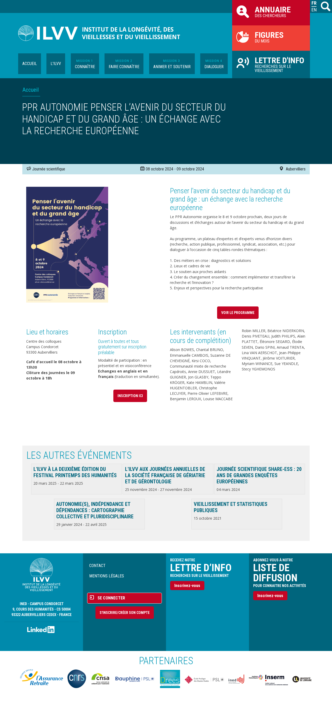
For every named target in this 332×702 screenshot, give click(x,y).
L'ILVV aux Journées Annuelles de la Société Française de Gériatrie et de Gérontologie (165, 475)
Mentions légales (106, 576)
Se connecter (111, 598)
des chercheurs (273, 11)
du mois (269, 37)
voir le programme (237, 313)
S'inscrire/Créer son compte (125, 613)
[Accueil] (50, 33)
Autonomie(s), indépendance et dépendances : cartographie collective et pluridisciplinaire (95, 510)
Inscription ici (130, 396)
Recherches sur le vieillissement (279, 64)
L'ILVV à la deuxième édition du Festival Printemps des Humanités (75, 472)
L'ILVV (56, 63)
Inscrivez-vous (187, 585)
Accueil (29, 63)
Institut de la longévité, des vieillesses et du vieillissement (131, 33)
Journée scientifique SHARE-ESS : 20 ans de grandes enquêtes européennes (259, 475)
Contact (97, 565)
